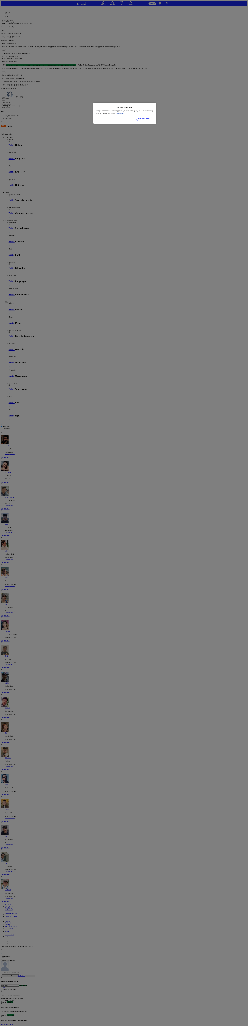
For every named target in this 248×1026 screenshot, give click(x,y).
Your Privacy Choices (144, 118)
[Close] (153, 105)
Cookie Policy (120, 113)
